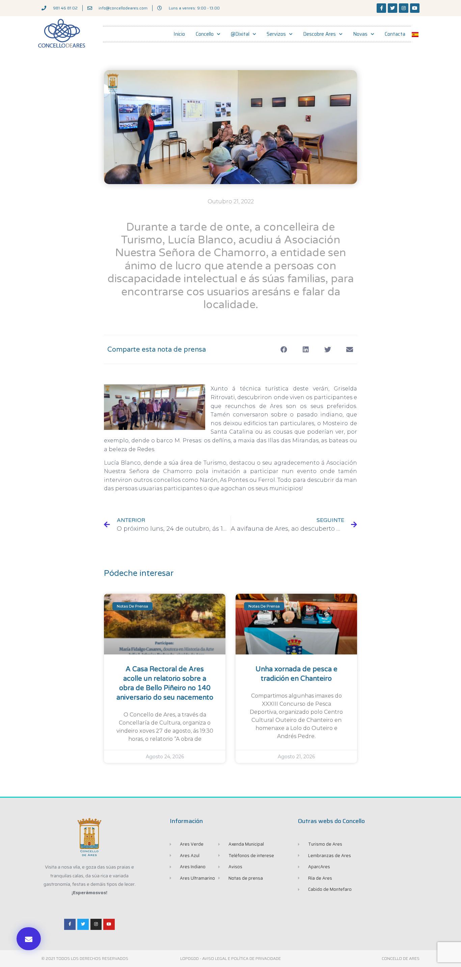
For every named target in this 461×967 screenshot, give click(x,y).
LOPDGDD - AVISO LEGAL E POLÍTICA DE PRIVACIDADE (230, 958)
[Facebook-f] (381, 8)
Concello (205, 34)
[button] (29, 938)
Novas (360, 34)
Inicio (179, 34)
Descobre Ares (319, 34)
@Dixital (240, 34)
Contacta (395, 34)
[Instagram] (403, 8)
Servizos (276, 34)
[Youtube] (414, 8)
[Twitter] (392, 8)
